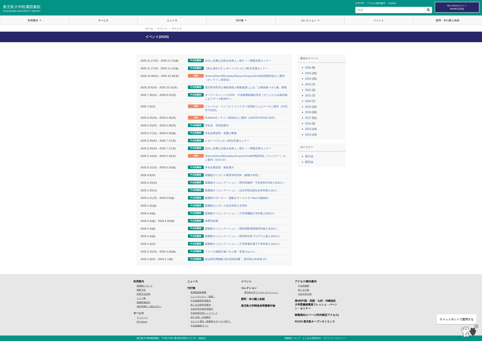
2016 (308, 123)
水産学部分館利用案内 (202, 309)
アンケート (142, 317)
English (392, 3)
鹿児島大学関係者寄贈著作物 (258, 305)
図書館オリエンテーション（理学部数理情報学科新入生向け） (242, 228)
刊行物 (239, 20)
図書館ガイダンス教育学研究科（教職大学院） (232, 175)
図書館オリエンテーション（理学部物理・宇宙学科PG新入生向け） (245, 182)
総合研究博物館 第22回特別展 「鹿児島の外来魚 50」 (237, 259)
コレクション (308, 20)
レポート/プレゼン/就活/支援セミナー (227, 140)
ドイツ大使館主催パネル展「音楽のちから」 (231, 251)
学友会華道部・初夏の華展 (221, 133)
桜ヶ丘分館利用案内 (201, 305)
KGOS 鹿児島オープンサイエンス (315, 321)
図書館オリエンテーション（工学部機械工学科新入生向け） (240, 213)
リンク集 (141, 298)
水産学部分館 (305, 294)
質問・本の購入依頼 (447, 20)
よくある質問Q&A (312, 338)
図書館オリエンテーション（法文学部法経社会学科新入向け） (242, 190)
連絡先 (202, 338)
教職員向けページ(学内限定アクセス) (317, 314)
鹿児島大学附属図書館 (22, 8)
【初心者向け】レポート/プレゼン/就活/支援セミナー (236, 68)
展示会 (309, 156)
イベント (378, 20)
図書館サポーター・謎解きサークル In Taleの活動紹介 (237, 197)
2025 (308, 73)
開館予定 (141, 290)
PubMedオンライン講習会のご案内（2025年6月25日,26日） (241, 117)
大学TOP (359, 3)
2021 (308, 95)
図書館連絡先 (143, 302)
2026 (308, 67)
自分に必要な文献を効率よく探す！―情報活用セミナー (238, 60)
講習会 (309, 161)
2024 (308, 78)
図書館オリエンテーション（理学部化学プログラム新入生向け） (243, 236)
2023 (308, 84)
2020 (308, 101)
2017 (308, 117)
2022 (308, 90)
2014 (308, 134)
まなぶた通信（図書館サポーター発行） (211, 321)
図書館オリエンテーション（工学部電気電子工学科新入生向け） (243, 243)
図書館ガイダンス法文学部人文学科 (226, 205)
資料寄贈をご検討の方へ (149, 306)
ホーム (149, 28)
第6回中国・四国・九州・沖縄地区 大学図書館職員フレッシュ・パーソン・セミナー (316, 304)
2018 (308, 112)
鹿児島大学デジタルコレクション (261, 292)
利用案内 (33, 20)
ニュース (172, 20)
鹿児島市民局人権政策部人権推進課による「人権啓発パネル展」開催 (246, 87)
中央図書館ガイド (200, 325)
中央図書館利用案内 (201, 300)
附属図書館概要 (198, 292)
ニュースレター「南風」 (203, 296)
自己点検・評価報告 (201, 317)
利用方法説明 (143, 294)
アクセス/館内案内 (376, 3)
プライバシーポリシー (334, 338)
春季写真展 (211, 220)
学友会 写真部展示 (217, 125)
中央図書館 (303, 286)
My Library (142, 321)
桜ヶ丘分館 (303, 290)
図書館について (145, 286)
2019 (308, 106)
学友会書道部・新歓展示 (219, 167)
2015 (308, 128)
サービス (103, 20)
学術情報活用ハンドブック (204, 313)
